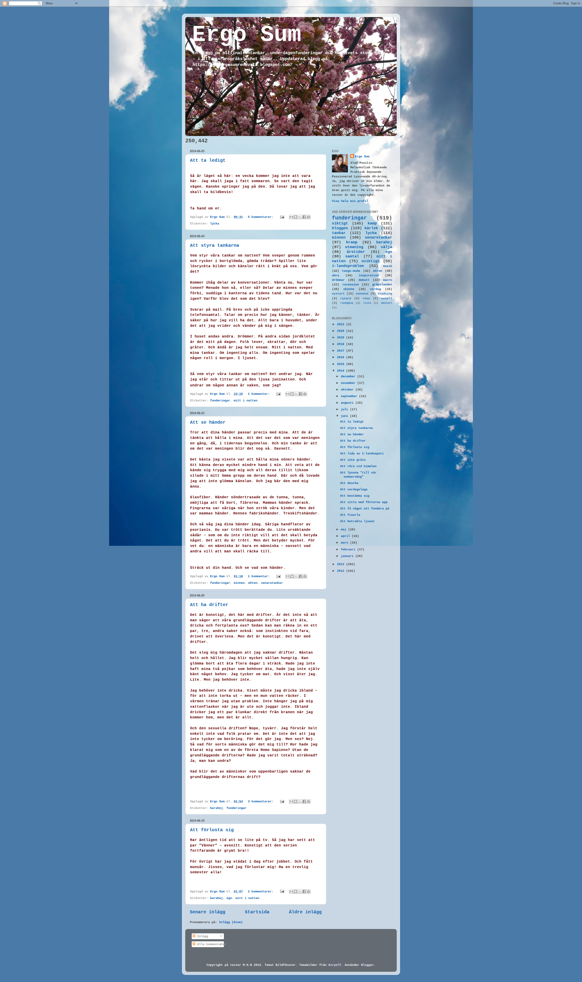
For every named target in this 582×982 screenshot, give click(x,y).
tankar (339, 233)
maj (344, 529)
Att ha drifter (209, 604)
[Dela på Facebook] (304, 217)
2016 (341, 357)
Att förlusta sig (212, 830)
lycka (214, 223)
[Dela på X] (300, 217)
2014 (341, 371)
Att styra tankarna (214, 245)
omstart (386, 303)
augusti (348, 403)
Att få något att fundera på (364, 508)
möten (252, 583)
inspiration (369, 275)
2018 (341, 344)
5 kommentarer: (261, 217)
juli (345, 409)
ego (229, 898)
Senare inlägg (207, 912)
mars (345, 542)
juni (345, 416)
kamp (372, 223)
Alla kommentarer (210, 944)
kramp (351, 242)
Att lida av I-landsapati (362, 453)
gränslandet (382, 284)
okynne (348, 289)
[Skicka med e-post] (291, 217)
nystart (338, 293)
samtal (352, 256)
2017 (341, 351)
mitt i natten (245, 400)
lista (367, 303)
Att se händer (208, 422)
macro (387, 280)
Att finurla (350, 515)
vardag (375, 289)
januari (348, 556)
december (349, 376)
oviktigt (370, 261)
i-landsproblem (348, 266)
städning (385, 293)
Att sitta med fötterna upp (363, 502)
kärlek (371, 228)
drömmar (338, 280)
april (346, 536)
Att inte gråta (353, 460)
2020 (341, 331)
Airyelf (334, 965)
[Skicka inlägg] (282, 217)
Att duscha (349, 483)
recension (350, 284)
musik (387, 266)
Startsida (257, 912)
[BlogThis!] (295, 217)
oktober (348, 389)
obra (335, 275)
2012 (341, 571)
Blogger (367, 965)
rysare (345, 298)
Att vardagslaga (353, 489)
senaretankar (272, 583)
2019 (341, 337)
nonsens (362, 293)
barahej (216, 808)
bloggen (340, 228)
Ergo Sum (246, 35)
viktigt (340, 223)
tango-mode (351, 271)
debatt (364, 280)
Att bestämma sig (354, 496)
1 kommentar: (259, 394)
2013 (341, 564)
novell (386, 298)
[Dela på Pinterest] (308, 217)
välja (386, 247)
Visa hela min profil (350, 201)
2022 (341, 324)
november (349, 383)
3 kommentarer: (261, 801)
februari (349, 549)
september (350, 396)
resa (366, 298)
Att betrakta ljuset (357, 521)
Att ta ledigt (208, 160)
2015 (341, 364)
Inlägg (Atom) (231, 922)
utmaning (354, 247)
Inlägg (201, 936)
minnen (239, 583)
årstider (356, 252)
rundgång (346, 303)
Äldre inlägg (305, 912)
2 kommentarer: (261, 891)
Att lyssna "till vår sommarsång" (358, 474)
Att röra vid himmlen (358, 466)
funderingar (220, 400)
